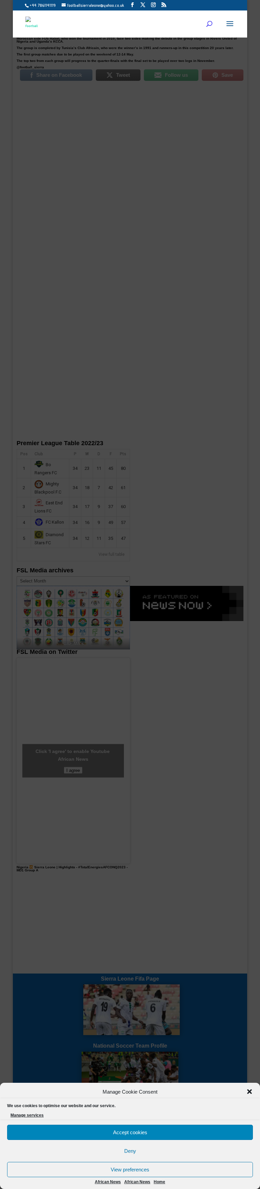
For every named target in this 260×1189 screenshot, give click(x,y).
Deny (130, 1151)
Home (159, 1182)
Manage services (27, 1115)
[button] (249, 1091)
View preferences (130, 1169)
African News (108, 1182)
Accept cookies (130, 1132)
